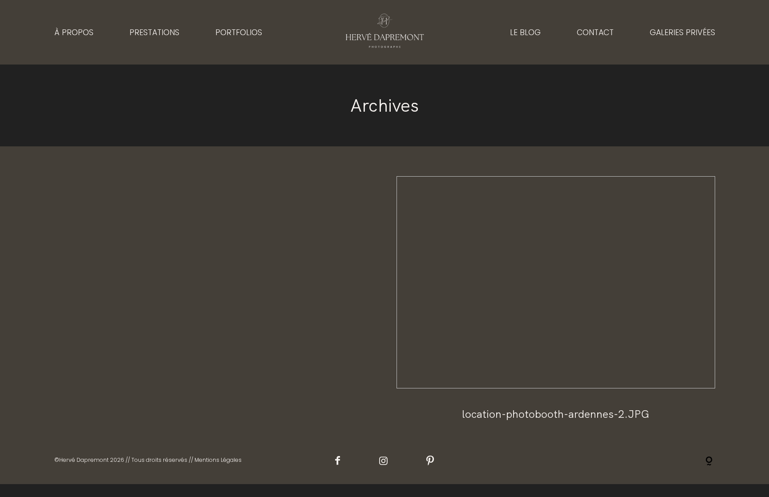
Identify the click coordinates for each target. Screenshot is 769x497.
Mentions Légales (218, 460)
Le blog (525, 32)
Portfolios (238, 32)
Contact (595, 32)
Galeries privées (682, 32)
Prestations (154, 32)
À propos (73, 32)
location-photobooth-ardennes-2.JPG (555, 306)
